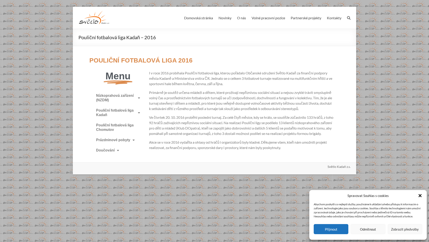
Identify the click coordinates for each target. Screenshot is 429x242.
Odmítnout (368, 229)
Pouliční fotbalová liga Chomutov (115, 127)
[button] (420, 195)
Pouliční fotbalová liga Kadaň (115, 112)
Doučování (105, 150)
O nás (241, 18)
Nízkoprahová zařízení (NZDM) (115, 98)
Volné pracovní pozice (268, 18)
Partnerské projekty (306, 18)
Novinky (225, 18)
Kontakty (334, 18)
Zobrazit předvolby (405, 229)
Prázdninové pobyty (113, 140)
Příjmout (331, 229)
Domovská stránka (198, 18)
